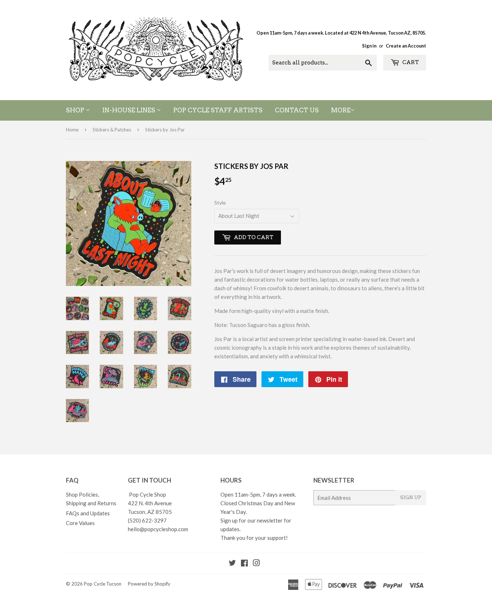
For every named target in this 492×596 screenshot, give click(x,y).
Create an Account (406, 46)
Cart (410, 62)
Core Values (80, 523)
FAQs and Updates (88, 513)
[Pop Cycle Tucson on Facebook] (244, 563)
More (340, 110)
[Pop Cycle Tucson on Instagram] (256, 563)
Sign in (369, 46)
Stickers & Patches (112, 130)
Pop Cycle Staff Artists (218, 110)
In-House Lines (129, 110)
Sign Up (410, 497)
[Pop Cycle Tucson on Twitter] (232, 563)
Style (220, 203)
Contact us (297, 110)
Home (72, 130)
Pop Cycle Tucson (102, 584)
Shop (76, 110)
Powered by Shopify (149, 584)
